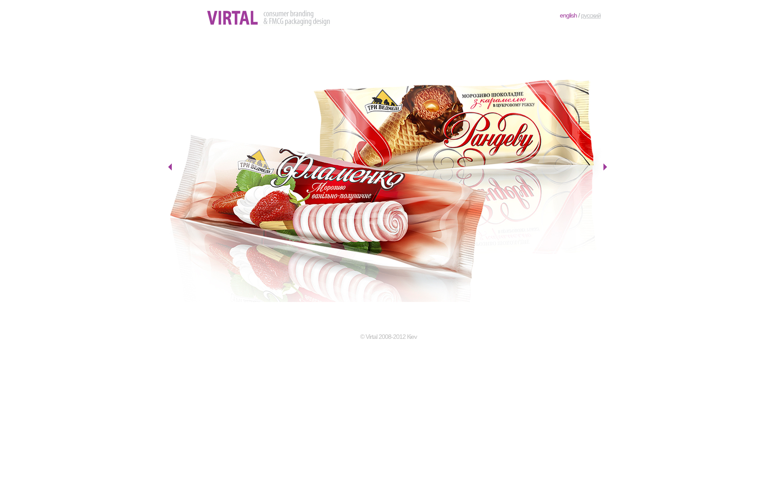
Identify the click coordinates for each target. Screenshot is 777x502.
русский (591, 15)
